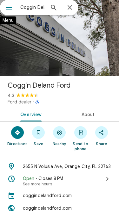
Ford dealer (19, 102)
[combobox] (32, 7)
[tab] (29, 113)
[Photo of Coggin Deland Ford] (59, 38)
